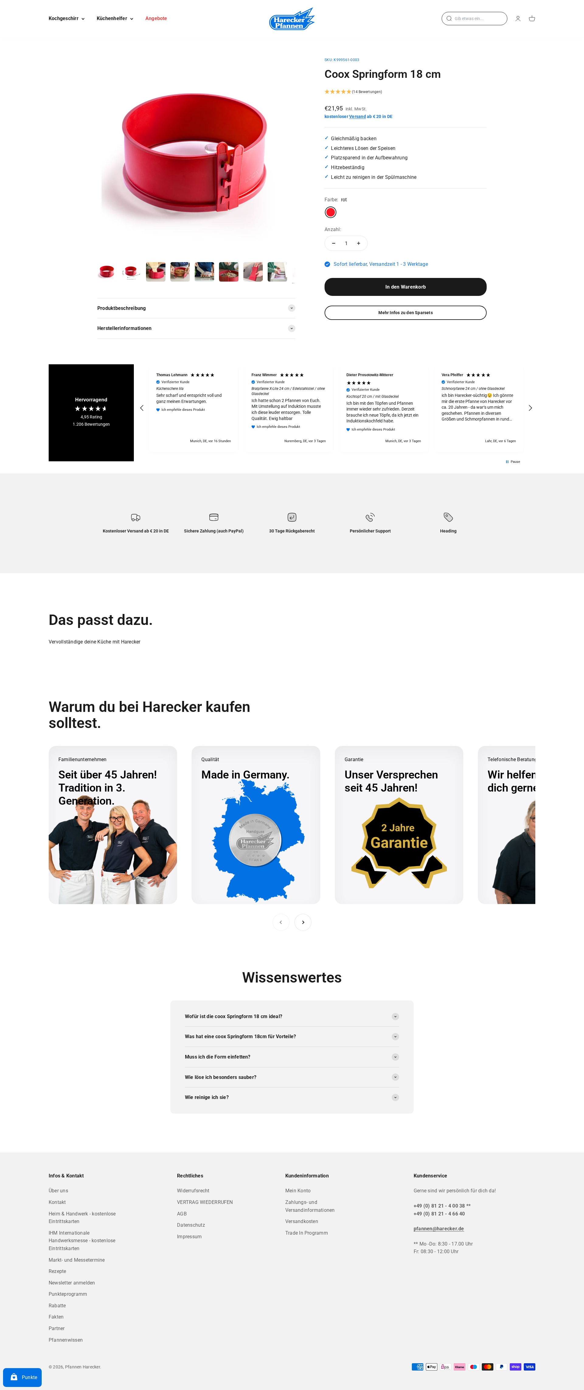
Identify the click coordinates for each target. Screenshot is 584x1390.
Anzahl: (333, 229)
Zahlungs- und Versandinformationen (310, 1206)
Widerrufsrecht (193, 1191)
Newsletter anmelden (72, 1283)
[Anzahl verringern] (333, 243)
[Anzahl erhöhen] (358, 243)
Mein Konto (298, 1191)
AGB (182, 1214)
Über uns (58, 1191)
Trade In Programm (306, 1233)
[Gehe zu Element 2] (131, 272)
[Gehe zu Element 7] (253, 272)
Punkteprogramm (68, 1294)
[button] (406, 92)
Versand (357, 116)
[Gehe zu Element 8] (277, 272)
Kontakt (57, 1202)
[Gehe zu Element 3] (155, 272)
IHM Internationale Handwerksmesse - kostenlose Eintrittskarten (82, 1240)
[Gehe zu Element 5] (204, 272)
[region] (336, 408)
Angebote (156, 18)
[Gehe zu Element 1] (107, 272)
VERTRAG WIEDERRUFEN (205, 1202)
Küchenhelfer (112, 18)
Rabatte (57, 1306)
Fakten (56, 1317)
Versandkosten (301, 1221)
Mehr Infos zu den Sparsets (405, 312)
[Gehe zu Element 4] (180, 272)
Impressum (189, 1236)
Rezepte (57, 1271)
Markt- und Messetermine (77, 1260)
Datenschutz (191, 1225)
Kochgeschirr (63, 18)
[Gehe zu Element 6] (228, 272)
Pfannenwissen (66, 1340)
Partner (57, 1328)
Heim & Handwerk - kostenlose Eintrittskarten (82, 1218)
